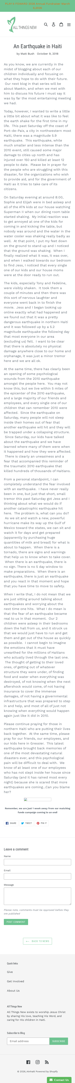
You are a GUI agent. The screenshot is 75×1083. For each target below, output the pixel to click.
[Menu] (69, 24)
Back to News (40, 941)
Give (10, 972)
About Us (13, 990)
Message (9, 884)
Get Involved (15, 981)
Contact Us (60, 1079)
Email (7, 870)
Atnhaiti (31, 1071)
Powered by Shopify (47, 1071)
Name (7, 856)
